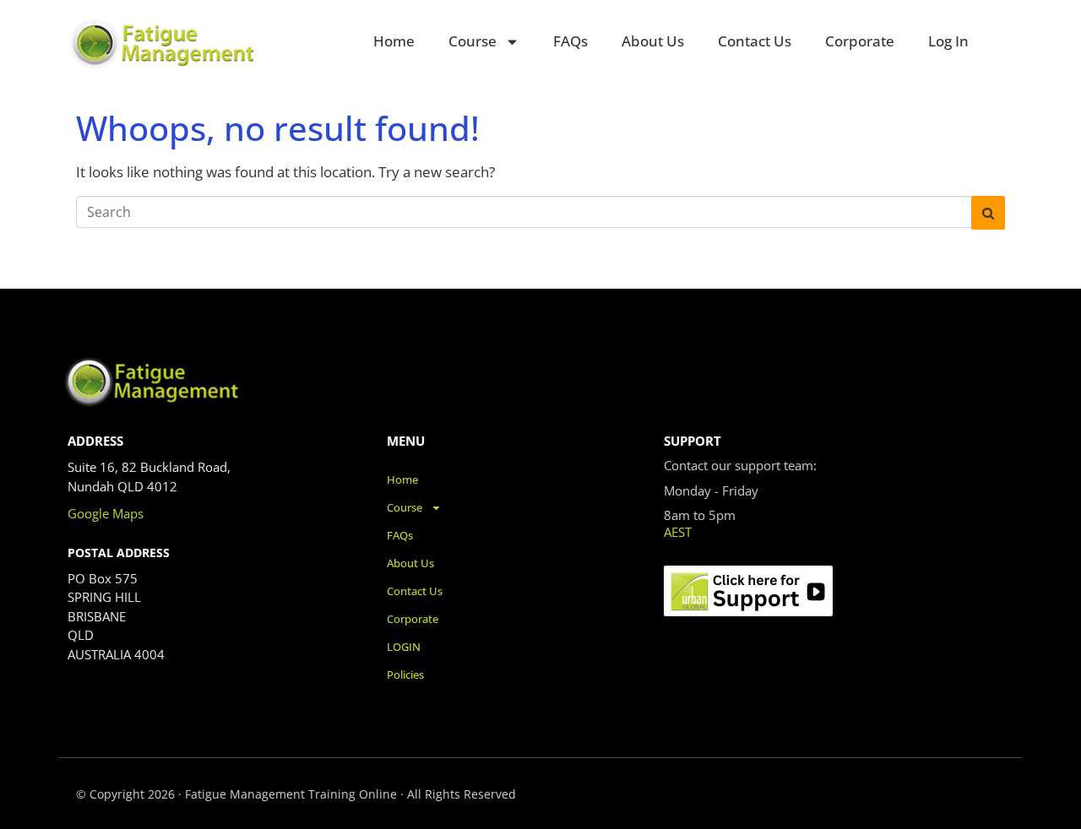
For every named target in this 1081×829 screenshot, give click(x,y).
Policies (405, 674)
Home (394, 41)
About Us (653, 41)
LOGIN (404, 646)
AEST (678, 532)
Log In (948, 41)
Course (472, 41)
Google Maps (106, 513)
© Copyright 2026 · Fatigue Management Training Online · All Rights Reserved (296, 794)
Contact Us (754, 41)
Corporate (859, 41)
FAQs (570, 41)
